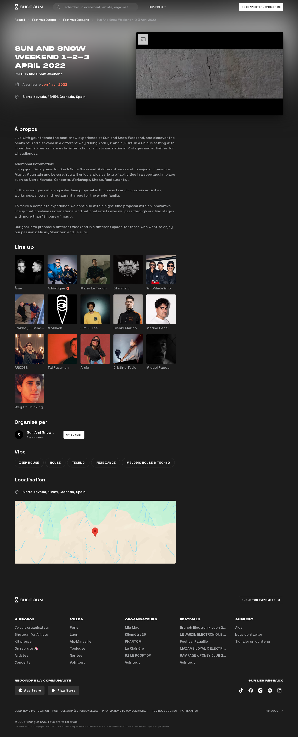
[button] (73, 435)
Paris (74, 627)
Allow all (228, 720)
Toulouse (77, 648)
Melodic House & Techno (148, 463)
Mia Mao (132, 627)
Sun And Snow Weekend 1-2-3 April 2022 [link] (126, 20)
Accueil (20, 20)
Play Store (66, 690)
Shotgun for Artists (31, 634)
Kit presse (23, 641)
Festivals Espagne (76, 20)
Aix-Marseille (80, 641)
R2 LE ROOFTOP (138, 655)
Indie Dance (106, 463)
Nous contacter (248, 634)
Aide (239, 627)
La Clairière (134, 648)
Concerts (22, 662)
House (55, 463)
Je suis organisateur (32, 627)
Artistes (21, 655)
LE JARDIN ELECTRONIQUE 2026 (206, 634)
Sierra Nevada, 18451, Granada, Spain (54, 492)
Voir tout (77, 662)
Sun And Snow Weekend (42, 74)
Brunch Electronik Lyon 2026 (205, 627)
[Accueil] (29, 7)
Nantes (76, 655)
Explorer (156, 7)
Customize (252, 720)
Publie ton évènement (258, 600)
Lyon (74, 634)
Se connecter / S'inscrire (261, 7)
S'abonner (74, 434)
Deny (275, 720)
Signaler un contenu (252, 641)
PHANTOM (133, 641)
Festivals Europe (44, 20)
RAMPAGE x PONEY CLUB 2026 (205, 655)
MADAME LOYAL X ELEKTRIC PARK (207, 648)
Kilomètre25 (135, 634)
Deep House (29, 463)
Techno (78, 463)
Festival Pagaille (194, 641)
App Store (32, 690)
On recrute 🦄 (26, 648)
